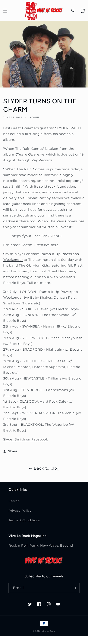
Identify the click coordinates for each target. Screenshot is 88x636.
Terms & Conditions (24, 520)
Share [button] (12, 451)
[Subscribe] (74, 588)
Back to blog (47, 468)
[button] (5, 10)
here (55, 245)
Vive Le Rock (48, 631)
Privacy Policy (20, 511)
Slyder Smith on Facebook (25, 439)
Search (14, 501)
